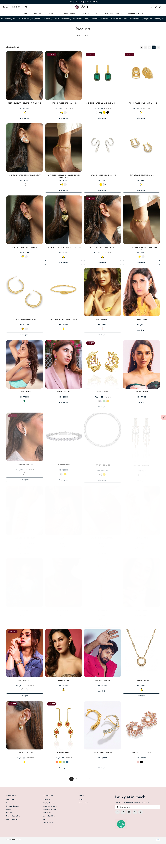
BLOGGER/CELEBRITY (112, 13)
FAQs (44, 819)
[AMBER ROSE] (102, 580)
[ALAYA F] (63, 508)
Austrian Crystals (135, 13)
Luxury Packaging (11, 819)
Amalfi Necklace (63, 608)
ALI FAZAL (24, 608)
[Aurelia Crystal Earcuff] (102, 725)
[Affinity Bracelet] (63, 436)
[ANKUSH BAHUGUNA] (102, 653)
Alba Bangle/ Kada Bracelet (102, 536)
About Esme (10, 799)
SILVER (104, 617)
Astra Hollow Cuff (25, 753)
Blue (28, 545)
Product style (97, 401)
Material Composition (49, 809)
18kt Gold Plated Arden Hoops (24, 319)
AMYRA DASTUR (63, 680)
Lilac (101, 401)
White (97, 112)
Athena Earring (63, 753)
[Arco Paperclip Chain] (141, 653)
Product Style (136, 545)
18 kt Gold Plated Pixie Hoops (141, 175)
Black (107, 112)
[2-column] (145, 47)
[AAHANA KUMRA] (102, 292)
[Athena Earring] (63, 725)
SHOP (85, 13)
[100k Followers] (129, 812)
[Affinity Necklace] (102, 436)
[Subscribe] (158, 807)
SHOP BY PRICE (70, 13)
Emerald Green (101, 112)
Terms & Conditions (49, 816)
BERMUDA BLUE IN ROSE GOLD (146, 473)
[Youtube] (140, 812)
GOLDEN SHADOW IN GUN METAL (139, 473)
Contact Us (46, 799)
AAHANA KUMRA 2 (141, 319)
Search (81, 799)
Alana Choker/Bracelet (25, 536)
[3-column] (149, 47)
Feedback (9, 809)
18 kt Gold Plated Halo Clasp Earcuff (141, 103)
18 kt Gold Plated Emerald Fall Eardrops (102, 103)
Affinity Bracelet (63, 464)
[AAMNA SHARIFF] (24, 364)
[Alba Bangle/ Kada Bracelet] (102, 508)
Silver (65, 112)
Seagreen (64, 762)
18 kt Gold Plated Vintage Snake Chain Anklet (141, 248)
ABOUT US (37, 13)
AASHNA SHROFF (63, 392)
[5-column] (158, 47)
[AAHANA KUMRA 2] (141, 292)
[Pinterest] (117, 812)
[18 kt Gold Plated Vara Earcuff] (102, 219)
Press (8, 803)
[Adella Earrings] (102, 364)
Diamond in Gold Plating (102, 762)
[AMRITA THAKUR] (141, 580)
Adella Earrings (102, 392)
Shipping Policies (48, 803)
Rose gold (138, 762)
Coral (57, 762)
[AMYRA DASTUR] (63, 653)
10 (90, 779)
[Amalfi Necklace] (63, 580)
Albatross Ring (141, 536)
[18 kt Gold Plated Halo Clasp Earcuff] (141, 75)
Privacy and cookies (12, 806)
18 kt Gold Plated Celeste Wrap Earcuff (24, 103)
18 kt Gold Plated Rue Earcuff (24, 247)
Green (104, 401)
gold (143, 545)
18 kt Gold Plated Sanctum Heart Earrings (63, 247)
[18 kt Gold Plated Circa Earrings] (63, 75)
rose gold (146, 545)
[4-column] (154, 47)
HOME (25, 13)
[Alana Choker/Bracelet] (24, 508)
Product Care (47, 812)
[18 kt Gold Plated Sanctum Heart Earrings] (63, 219)
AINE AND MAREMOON (141, 464)
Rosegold (102, 329)
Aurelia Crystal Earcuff (102, 753)
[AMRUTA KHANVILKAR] (24, 653)
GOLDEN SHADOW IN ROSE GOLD (143, 473)
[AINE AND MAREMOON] (141, 436)
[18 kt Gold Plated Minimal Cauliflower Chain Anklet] (63, 147)
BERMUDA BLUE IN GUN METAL (136, 473)
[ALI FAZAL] (24, 580)
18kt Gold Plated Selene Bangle (63, 319)
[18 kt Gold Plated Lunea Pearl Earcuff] (24, 147)
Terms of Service (48, 822)
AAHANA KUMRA (102, 319)
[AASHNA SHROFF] (63, 364)
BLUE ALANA (26, 690)
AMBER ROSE (102, 608)
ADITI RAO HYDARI (141, 392)
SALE (97, 13)
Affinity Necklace (102, 464)
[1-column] (141, 47)
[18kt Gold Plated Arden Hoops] (24, 292)
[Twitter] (134, 812)
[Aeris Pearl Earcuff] (24, 436)
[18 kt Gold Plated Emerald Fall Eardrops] (102, 75)
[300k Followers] (123, 812)
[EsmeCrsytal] (83, 7)
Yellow (107, 401)
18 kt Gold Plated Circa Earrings (63, 103)
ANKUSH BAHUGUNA (102, 680)
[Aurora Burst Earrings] (141, 725)
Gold (24, 112)
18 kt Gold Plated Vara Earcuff (102, 247)
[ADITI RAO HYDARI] (141, 364)
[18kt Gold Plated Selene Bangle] (63, 292)
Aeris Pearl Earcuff (25, 464)
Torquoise (67, 762)
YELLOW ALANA (23, 690)
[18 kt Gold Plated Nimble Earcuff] (102, 147)
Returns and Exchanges (50, 806)
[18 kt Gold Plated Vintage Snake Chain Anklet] (141, 219)
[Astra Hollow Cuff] (24, 725)
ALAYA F (63, 536)
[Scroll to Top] (162, 833)
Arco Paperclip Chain (141, 680)
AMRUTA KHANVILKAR (25, 680)
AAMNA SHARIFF (25, 392)
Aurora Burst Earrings (141, 753)
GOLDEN (101, 617)
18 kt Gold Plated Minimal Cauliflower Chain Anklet (63, 176)
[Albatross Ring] (141, 508)
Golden (23, 329)
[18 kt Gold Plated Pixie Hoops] (141, 147)
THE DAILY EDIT (52, 13)
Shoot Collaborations (13, 816)
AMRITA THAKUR (141, 608)
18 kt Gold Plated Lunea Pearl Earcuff (25, 175)
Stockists (9, 812)
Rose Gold (63, 545)
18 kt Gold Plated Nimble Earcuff (102, 175)
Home (78, 35)
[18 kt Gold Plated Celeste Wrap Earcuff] (24, 75)
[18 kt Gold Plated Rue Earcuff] (24, 219)
